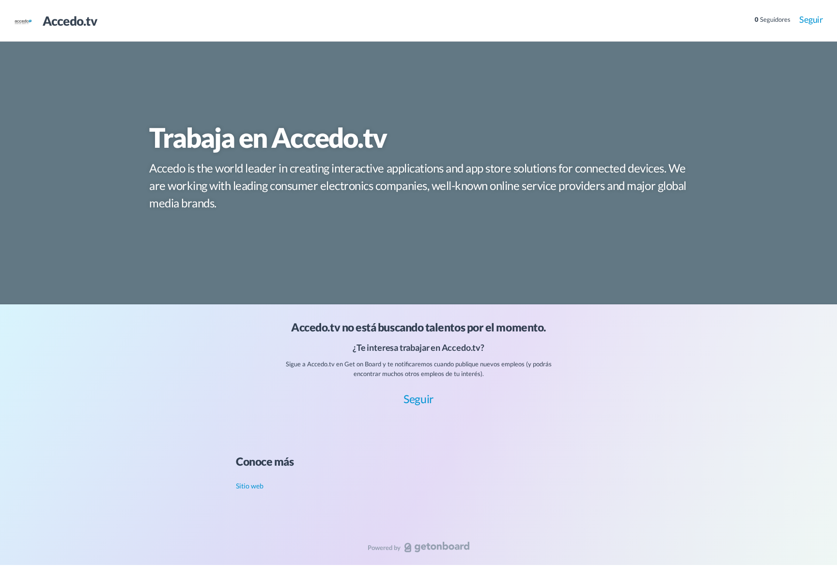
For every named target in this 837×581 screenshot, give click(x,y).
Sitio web (250, 486)
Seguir (811, 19)
